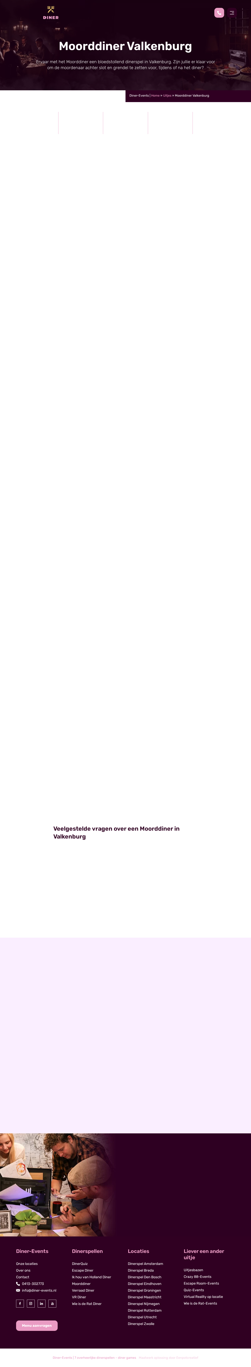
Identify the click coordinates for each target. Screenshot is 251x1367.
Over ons (23, 1270)
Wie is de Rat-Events (200, 1303)
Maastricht (31, 1074)
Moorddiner (125, 793)
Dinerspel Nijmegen (144, 1304)
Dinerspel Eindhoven (144, 1284)
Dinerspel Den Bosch (144, 1277)
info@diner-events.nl (39, 1290)
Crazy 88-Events (197, 1277)
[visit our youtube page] (52, 1304)
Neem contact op (36, 1129)
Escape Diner (82, 1270)
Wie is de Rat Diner (87, 1304)
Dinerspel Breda (141, 1270)
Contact (22, 1277)
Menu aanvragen (37, 1325)
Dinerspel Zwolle (141, 1324)
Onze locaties (27, 1264)
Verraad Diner (83, 1290)
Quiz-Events (194, 1290)
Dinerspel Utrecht (142, 1317)
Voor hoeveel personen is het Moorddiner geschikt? (105, 921)
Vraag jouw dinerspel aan (209, 679)
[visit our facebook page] (20, 1304)
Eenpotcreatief (187, 1358)
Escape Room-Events (201, 1283)
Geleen (28, 1081)
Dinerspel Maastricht (144, 1297)
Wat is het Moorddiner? (78, 873)
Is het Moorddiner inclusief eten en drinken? (98, 889)
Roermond (30, 1094)
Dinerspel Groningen (144, 1290)
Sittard (28, 1088)
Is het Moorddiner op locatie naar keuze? (95, 905)
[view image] (125, 334)
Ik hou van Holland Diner (91, 1277)
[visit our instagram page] (31, 1304)
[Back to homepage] (51, 12)
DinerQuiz (80, 1264)
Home (155, 95)
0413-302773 (33, 1284)
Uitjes (167, 95)
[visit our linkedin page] (41, 1304)
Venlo (26, 1101)
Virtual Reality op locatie (203, 1297)
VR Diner (79, 1297)
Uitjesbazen (193, 1270)
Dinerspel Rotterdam (145, 1310)
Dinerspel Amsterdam (145, 1264)
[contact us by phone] (220, 13)
